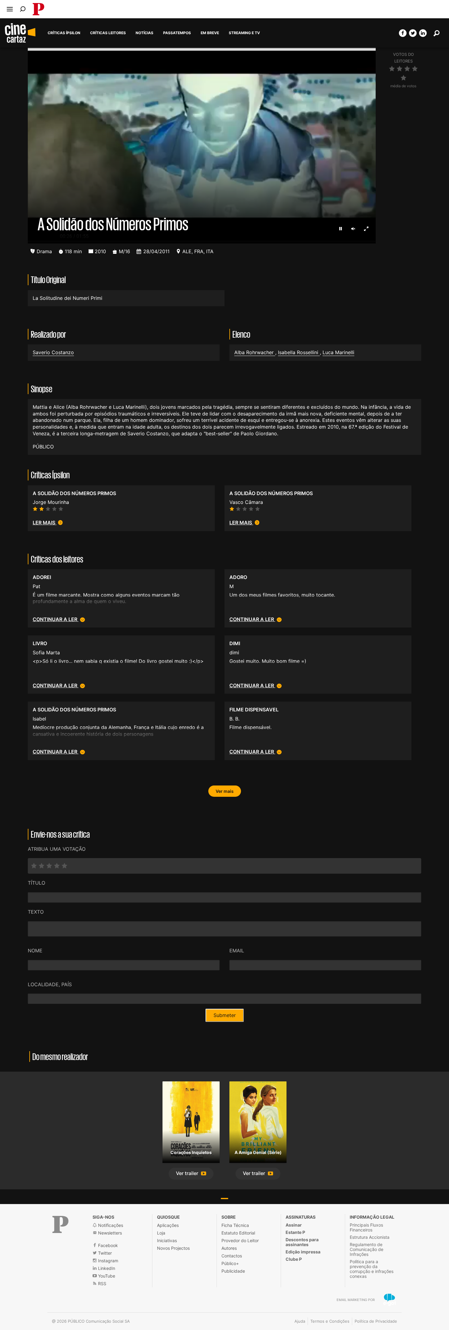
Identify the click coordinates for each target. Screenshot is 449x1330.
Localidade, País (50, 984)
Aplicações (168, 1225)
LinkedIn (106, 1268)
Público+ (230, 1263)
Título (36, 883)
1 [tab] (224, 1198)
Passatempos (177, 33)
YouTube (106, 1275)
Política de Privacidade (376, 1321)
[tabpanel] (191, 1130)
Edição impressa (303, 1251)
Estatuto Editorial (238, 1232)
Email (236, 950)
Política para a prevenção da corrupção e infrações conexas (371, 1269)
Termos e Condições (329, 1321)
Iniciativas (167, 1240)
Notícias (144, 33)
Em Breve (210, 33)
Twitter (104, 1253)
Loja (161, 1232)
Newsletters (109, 1232)
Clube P (294, 1259)
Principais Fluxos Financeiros (366, 1227)
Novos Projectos (173, 1248)
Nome (35, 950)
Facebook (107, 1245)
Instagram (107, 1260)
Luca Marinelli (338, 352)
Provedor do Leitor (240, 1240)
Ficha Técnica (235, 1225)
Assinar (294, 1225)
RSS (101, 1283)
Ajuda (299, 1321)
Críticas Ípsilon (64, 33)
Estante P (295, 1232)
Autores (229, 1248)
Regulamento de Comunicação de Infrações (366, 1249)
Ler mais (45, 522)
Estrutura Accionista (369, 1237)
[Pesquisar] (22, 9)
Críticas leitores (108, 33)
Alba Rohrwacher (254, 352)
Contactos (231, 1255)
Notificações (110, 1225)
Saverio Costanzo (53, 352)
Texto (36, 912)
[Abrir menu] (10, 9)
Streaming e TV (244, 33)
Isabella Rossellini (299, 352)
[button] (191, 1174)
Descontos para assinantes (302, 1242)
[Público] (60, 1224)
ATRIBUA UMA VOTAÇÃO (57, 849)
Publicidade (233, 1271)
